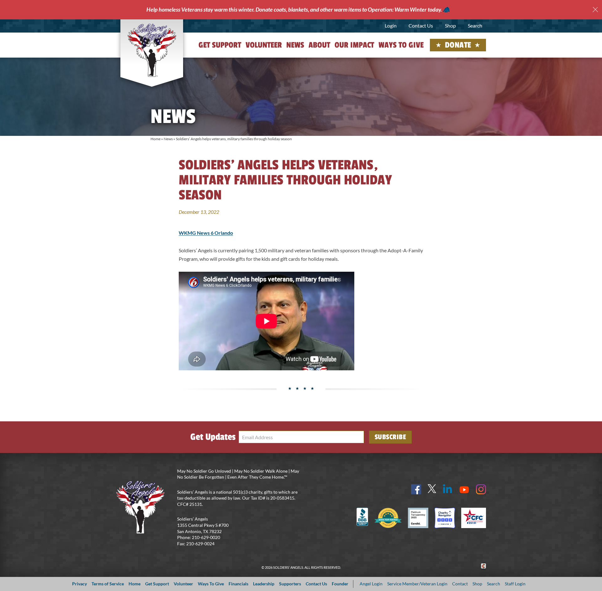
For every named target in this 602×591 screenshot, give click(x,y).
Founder (340, 583)
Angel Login (371, 583)
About (319, 45)
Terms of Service (108, 583)
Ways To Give (211, 583)
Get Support (219, 45)
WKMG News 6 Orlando (206, 233)
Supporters (290, 583)
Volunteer (264, 45)
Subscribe (390, 437)
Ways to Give (401, 45)
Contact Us (421, 25)
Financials (238, 583)
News (295, 45)
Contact (460, 583)
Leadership (263, 583)
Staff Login (515, 583)
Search (475, 25)
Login (391, 25)
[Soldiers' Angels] (152, 50)
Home (155, 138)
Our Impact (354, 45)
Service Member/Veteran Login (417, 583)
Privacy (79, 583)
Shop (450, 25)
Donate (458, 45)
